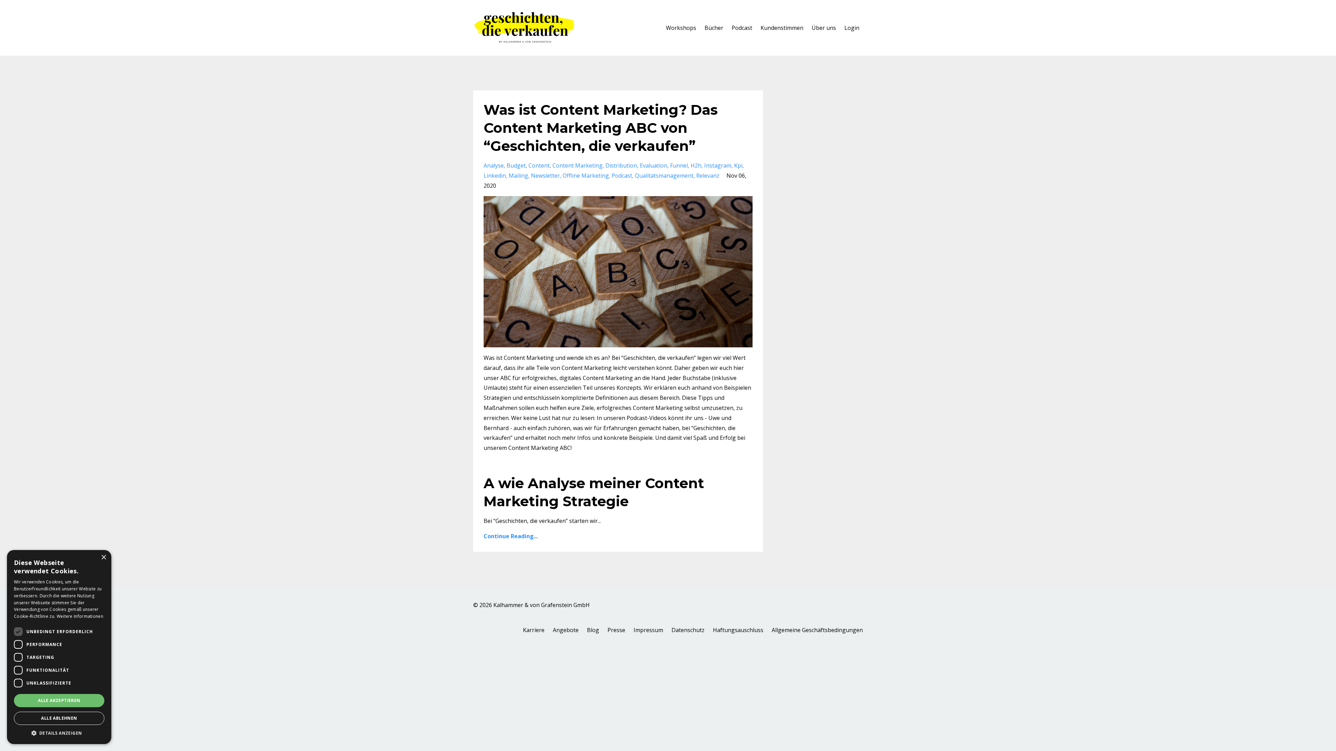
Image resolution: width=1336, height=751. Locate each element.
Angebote (566, 630)
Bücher (714, 28)
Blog (593, 630)
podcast (622, 175)
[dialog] (59, 647)
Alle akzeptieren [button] (59, 700)
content (539, 165)
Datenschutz (688, 630)
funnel (679, 165)
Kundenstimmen (782, 28)
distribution (621, 165)
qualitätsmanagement (664, 175)
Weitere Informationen (80, 616)
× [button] (103, 557)
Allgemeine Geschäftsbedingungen (817, 630)
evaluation (653, 165)
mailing (518, 175)
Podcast (742, 28)
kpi (738, 165)
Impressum (648, 630)
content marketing (577, 165)
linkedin (495, 175)
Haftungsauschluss (738, 630)
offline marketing (586, 175)
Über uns (824, 28)
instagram (717, 165)
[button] (59, 733)
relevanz (707, 175)
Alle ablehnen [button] (59, 718)
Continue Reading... (511, 536)
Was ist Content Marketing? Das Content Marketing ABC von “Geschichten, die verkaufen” (601, 127)
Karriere (533, 630)
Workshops (681, 28)
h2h (696, 165)
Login (851, 28)
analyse (494, 165)
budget (516, 165)
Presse (616, 630)
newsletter (545, 175)
